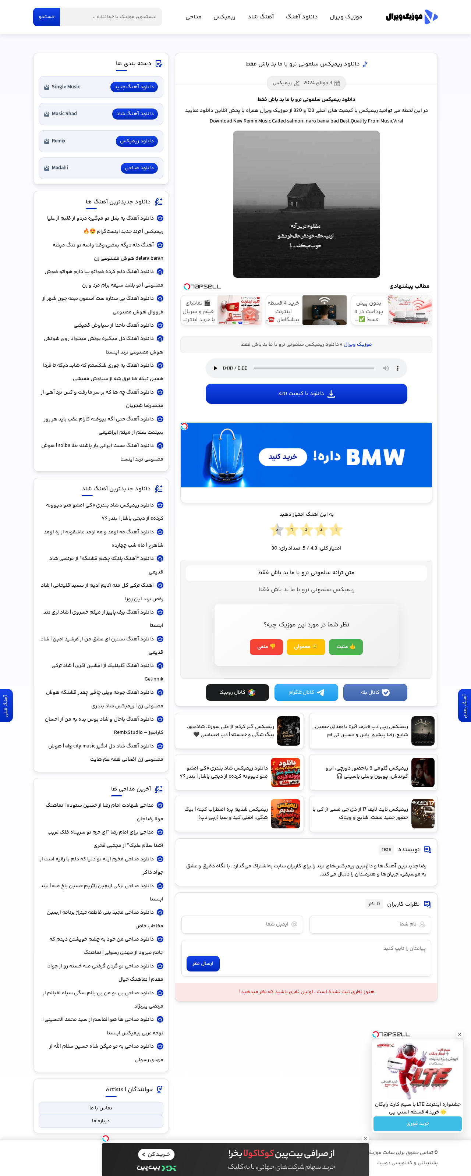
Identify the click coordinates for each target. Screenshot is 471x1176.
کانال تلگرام (301, 693)
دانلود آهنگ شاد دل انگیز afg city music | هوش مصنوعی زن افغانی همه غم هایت (105, 753)
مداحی (193, 17)
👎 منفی (266, 647)
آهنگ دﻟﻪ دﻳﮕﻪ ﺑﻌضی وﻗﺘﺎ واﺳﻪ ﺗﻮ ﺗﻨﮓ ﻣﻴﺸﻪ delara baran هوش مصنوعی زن (108, 252)
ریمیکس (224, 17)
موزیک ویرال (412, 17)
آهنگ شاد (261, 17)
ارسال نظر (202, 964)
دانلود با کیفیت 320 (301, 394)
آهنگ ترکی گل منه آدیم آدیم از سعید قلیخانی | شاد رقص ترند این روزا (102, 592)
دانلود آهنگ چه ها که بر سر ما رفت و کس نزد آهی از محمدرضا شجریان (102, 399)
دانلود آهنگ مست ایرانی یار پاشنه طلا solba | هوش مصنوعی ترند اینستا (102, 452)
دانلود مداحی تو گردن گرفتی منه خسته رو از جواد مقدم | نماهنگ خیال (105, 973)
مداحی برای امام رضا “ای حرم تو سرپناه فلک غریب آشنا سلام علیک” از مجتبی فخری (105, 839)
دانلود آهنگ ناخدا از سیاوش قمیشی (114, 325)
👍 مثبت (345, 647)
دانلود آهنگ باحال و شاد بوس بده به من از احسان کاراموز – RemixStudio (104, 726)
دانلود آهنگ (302, 17)
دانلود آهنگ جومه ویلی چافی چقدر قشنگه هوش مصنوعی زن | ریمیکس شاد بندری (104, 699)
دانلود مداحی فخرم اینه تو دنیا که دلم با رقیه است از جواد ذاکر (101, 866)
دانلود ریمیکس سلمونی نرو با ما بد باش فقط (303, 64)
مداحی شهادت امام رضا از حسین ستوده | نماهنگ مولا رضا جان (104, 812)
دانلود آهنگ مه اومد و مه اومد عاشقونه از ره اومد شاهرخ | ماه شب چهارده (103, 539)
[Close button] (459, 1034)
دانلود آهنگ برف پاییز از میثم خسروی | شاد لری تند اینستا (103, 619)
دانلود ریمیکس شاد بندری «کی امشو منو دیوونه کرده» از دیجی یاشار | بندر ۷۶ (104, 512)
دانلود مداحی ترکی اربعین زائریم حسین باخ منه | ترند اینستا (101, 892)
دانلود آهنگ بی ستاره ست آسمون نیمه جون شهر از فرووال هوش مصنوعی (102, 305)
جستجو (46, 17)
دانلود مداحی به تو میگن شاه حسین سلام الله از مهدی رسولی (106, 1053)
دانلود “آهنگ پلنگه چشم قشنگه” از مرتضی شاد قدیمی (106, 565)
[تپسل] (184, 426)
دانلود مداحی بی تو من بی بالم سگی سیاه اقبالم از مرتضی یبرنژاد (103, 999)
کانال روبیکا (232, 693)
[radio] (336, 530)
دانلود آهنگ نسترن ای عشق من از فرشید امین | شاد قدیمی (101, 646)
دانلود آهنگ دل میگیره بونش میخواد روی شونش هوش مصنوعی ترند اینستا (103, 345)
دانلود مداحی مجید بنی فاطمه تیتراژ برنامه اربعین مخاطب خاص (105, 919)
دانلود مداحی (139, 168)
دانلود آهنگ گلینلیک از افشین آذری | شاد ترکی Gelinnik (107, 672)
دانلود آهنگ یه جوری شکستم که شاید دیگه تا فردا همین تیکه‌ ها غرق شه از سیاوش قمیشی (103, 372)
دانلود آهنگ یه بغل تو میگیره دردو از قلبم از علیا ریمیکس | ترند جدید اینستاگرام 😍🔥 (105, 225)
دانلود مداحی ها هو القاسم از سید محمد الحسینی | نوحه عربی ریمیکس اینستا (102, 1026)
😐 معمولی (306, 647)
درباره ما (101, 1121)
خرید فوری (417, 1124)
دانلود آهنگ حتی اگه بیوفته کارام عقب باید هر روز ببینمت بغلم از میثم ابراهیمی (103, 426)
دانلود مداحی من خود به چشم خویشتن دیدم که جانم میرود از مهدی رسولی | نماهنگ (106, 946)
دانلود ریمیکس (137, 141)
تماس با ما (100, 1108)
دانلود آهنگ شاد (135, 114)
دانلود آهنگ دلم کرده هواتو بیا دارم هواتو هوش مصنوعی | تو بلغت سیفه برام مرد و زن (104, 278)
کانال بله (370, 693)
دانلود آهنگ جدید (134, 87)
